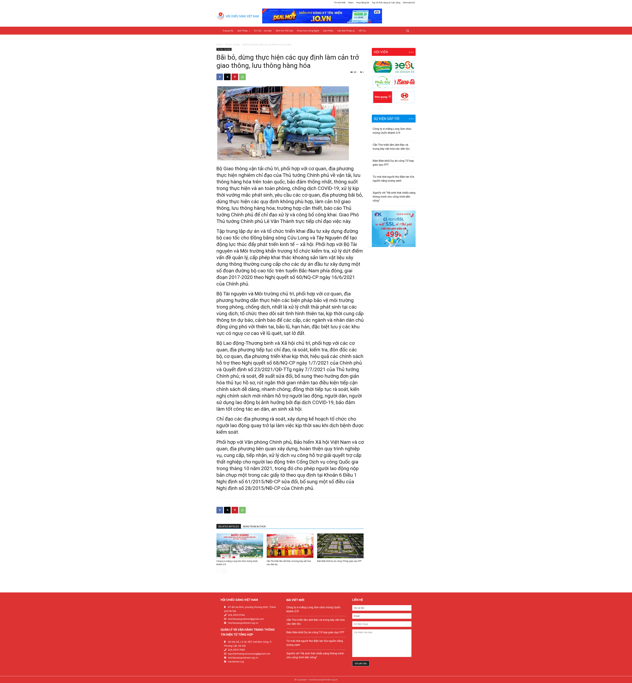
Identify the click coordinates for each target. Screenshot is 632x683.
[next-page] (224, 571)
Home (219, 44)
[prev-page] (218, 571)
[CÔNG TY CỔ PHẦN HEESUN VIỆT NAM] (405, 67)
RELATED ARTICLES (228, 526)
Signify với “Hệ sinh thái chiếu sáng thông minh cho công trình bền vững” (394, 196)
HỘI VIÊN (381, 52)
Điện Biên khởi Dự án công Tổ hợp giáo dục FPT (339, 561)
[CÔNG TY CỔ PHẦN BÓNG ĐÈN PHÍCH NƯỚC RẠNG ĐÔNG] (405, 82)
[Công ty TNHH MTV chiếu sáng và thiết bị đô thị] (405, 97)
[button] (407, 31)
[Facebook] (219, 77)
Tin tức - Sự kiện (232, 44)
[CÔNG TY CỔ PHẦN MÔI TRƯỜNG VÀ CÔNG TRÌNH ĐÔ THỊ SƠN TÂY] (383, 67)
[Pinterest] (235, 77)
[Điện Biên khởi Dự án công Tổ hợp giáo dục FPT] (340, 545)
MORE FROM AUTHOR (254, 526)
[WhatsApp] (242, 77)
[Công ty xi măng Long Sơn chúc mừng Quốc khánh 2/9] (240, 545)
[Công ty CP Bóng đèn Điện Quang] (383, 97)
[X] (227, 77)
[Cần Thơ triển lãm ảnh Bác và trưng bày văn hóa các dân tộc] (290, 545)
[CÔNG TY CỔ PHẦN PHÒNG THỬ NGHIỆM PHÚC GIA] (383, 82)
